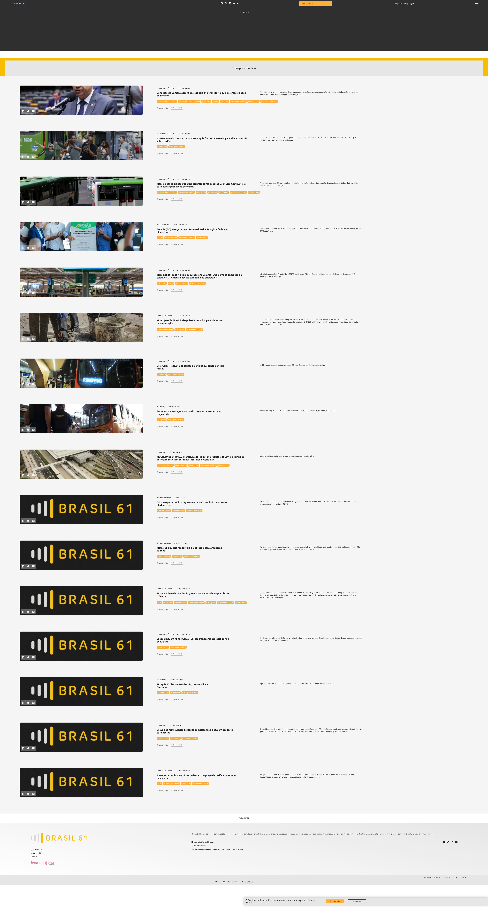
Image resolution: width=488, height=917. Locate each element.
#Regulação (212, 192)
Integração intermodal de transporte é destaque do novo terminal (287, 456)
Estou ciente (335, 901)
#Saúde (215, 101)
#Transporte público (238, 101)
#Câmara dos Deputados (166, 101)
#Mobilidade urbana (186, 192)
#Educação (206, 101)
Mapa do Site (36, 853)
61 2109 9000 (199, 846)
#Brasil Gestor (253, 101)
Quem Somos (36, 849)
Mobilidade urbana (165, 316)
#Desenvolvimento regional (189, 101)
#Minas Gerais (162, 647)
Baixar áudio (163, 108)
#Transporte (162, 147)
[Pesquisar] (328, 4)
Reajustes (161, 407)
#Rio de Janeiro (181, 465)
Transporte (162, 452)
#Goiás (160, 238)
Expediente (464, 877)
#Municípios (201, 192)
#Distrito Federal (163, 511)
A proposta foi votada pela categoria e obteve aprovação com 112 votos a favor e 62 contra (298, 683)
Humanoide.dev (248, 882)
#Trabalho (224, 101)
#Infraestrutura (171, 238)
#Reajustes (161, 374)
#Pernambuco (162, 693)
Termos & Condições (450, 877)
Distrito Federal (164, 498)
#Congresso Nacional (269, 101)
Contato (33, 856)
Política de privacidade (432, 877)
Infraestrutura (163, 225)
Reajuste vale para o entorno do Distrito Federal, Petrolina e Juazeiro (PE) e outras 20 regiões (298, 410)
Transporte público (165, 88)
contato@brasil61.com (204, 842)
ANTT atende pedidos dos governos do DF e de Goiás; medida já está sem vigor (292, 365)
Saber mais (357, 901)
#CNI (159, 603)
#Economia (161, 283)
